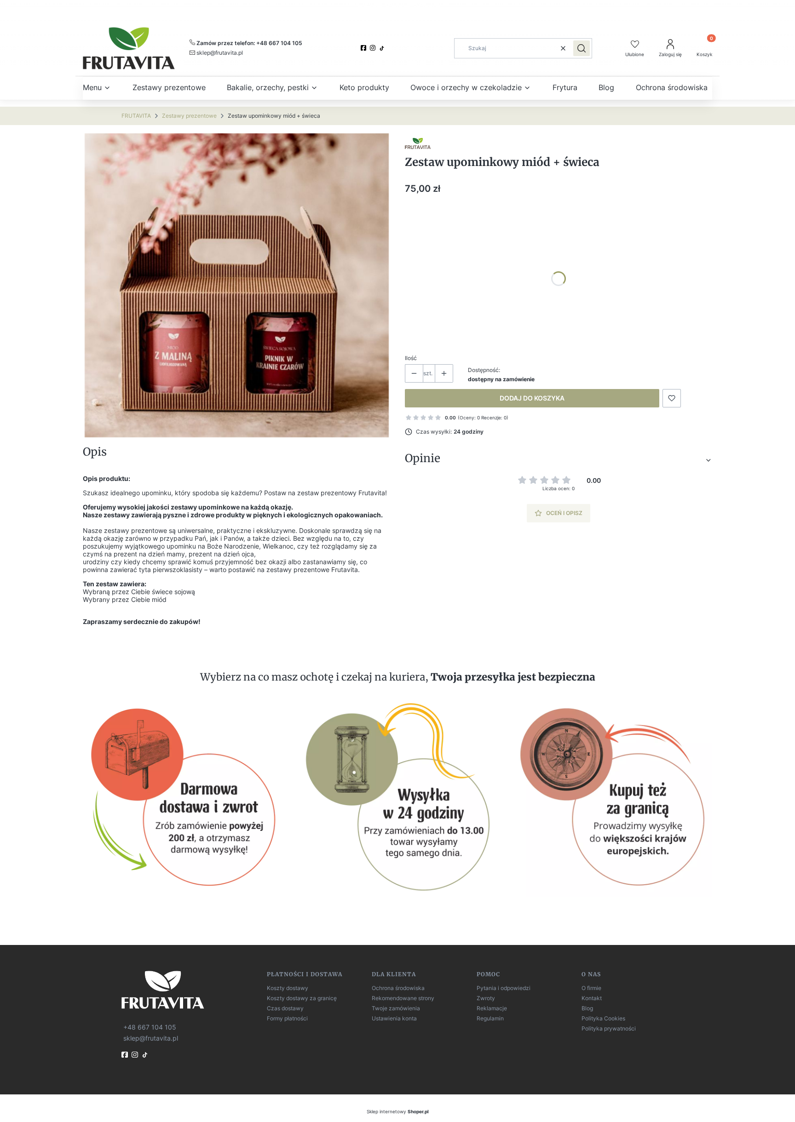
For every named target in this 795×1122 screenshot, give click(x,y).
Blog (587, 1008)
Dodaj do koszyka (532, 398)
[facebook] (364, 48)
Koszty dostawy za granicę (302, 998)
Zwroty (486, 998)
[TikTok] (382, 48)
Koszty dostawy (287, 988)
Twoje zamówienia (396, 1008)
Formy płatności (287, 1018)
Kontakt (592, 998)
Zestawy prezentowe (189, 115)
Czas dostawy (285, 1008)
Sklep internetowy (398, 1111)
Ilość (411, 358)
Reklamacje (492, 1008)
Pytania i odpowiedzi (503, 988)
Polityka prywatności (609, 1028)
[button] (581, 48)
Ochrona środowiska (398, 988)
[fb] (125, 1054)
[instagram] (373, 48)
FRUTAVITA (136, 115)
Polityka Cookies (603, 1018)
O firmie (591, 988)
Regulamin (490, 1018)
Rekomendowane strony (403, 998)
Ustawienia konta (394, 1018)
